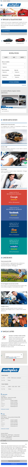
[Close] (21, 354)
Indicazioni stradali (12, 357)
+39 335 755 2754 (14, 403)
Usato (5, 57)
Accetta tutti (14, 463)
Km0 (14, 57)
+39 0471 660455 (6, 1)
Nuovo (22, 57)
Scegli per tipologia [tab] (6, 30)
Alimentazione (5, 75)
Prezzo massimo (5, 70)
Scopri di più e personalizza (14, 461)
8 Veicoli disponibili (14, 82)
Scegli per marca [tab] (5, 33)
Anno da (16, 70)
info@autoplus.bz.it (14, 406)
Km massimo (17, 75)
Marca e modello (5, 61)
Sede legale (4, 394)
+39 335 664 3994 (14, 424)
